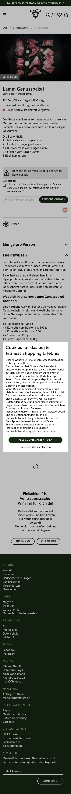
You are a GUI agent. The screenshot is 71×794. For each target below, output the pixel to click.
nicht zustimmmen (51, 402)
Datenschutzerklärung (18, 431)
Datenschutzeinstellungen (35, 447)
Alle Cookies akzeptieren (35, 440)
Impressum (48, 431)
